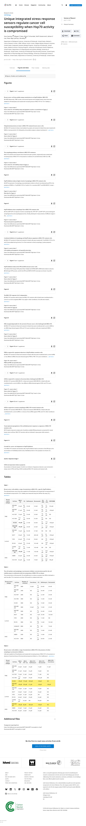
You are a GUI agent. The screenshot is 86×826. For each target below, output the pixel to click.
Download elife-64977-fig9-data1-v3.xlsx (14, 340)
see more (6, 103)
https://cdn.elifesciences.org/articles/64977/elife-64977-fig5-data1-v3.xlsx (22, 224)
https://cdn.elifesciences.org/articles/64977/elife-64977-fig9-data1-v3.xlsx (22, 338)
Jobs (6, 775)
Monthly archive (29, 777)
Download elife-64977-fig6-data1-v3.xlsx (14, 254)
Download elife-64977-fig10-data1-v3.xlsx (14, 367)
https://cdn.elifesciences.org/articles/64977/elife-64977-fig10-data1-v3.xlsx (22, 365)
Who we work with (10, 777)
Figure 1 (45, 110)
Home (21, 5)
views (64, 42)
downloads (73, 42)
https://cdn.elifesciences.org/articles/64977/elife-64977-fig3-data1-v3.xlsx (22, 167)
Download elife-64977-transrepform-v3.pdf (14, 729)
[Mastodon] (19, 790)
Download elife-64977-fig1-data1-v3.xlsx (14, 113)
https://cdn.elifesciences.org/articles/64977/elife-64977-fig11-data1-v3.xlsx (22, 393)
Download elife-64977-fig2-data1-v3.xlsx (14, 140)
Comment (77, 36)
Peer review (35, 68)
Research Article (8, 13)
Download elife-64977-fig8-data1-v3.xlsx (14, 311)
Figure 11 (15, 391)
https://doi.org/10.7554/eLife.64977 (22, 59)
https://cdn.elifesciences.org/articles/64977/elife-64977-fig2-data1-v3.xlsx (22, 138)
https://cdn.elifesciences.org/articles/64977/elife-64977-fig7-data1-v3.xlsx (22, 281)
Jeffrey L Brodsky (19, 38)
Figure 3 (26, 165)
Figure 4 (13, 193)
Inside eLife (27, 775)
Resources (27, 781)
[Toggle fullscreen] (4, 820)
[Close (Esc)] (0, 820)
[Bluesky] (6, 790)
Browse (27, 5)
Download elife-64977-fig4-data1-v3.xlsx (14, 197)
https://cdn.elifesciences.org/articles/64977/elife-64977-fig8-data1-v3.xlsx (22, 309)
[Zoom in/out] (5, 820)
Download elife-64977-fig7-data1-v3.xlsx (14, 283)
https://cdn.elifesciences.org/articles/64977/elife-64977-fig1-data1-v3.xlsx (22, 111)
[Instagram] (24, 790)
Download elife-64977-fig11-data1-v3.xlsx (14, 395)
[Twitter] (15, 790)
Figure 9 (15, 336)
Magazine (33, 5)
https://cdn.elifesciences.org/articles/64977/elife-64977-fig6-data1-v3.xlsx (22, 252)
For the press (28, 779)
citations (64, 44)
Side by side (46, 68)
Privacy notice (43, 750)
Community (41, 5)
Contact (7, 781)
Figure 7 (15, 279)
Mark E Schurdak (29, 36)
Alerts (66, 5)
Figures (23, 68)
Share (66, 36)
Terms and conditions (11, 783)
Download (67, 31)
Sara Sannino (8, 36)
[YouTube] (28, 790)
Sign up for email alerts (43, 746)
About (49, 5)
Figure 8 (15, 308)
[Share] (2, 820)
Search (62, 5)
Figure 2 (15, 136)
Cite (77, 31)
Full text (12, 68)
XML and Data (27, 783)
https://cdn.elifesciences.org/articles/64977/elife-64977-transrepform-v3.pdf (23, 727)
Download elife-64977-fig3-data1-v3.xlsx (14, 169)
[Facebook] (37, 790)
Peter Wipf (10, 38)
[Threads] (32, 790)
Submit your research (75, 5)
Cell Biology (7, 15)
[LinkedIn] (10, 790)
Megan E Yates (19, 36)
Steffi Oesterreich (41, 36)
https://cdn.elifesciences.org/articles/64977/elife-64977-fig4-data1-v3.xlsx (22, 195)
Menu (16, 5)
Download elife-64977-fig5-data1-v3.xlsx (14, 226)
